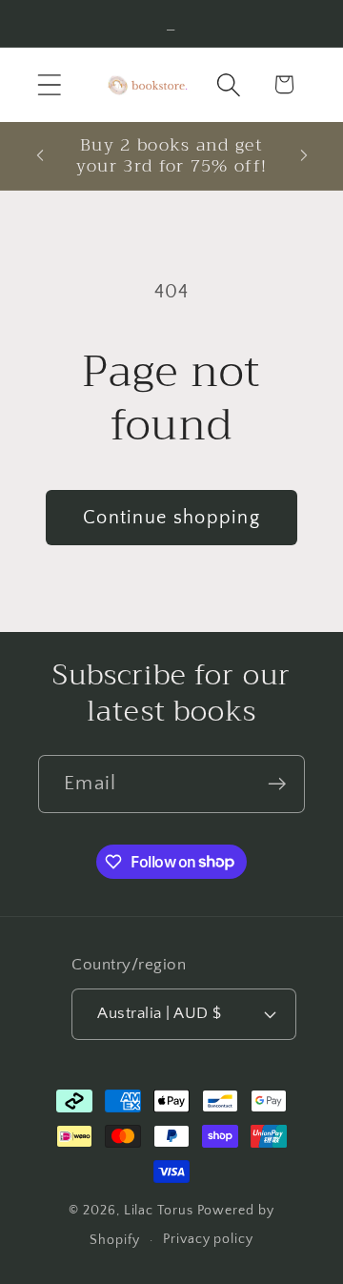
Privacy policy (208, 1239)
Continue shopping (171, 517)
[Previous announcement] (40, 155)
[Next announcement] (304, 155)
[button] (49, 84)
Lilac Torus (158, 1210)
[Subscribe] (277, 784)
